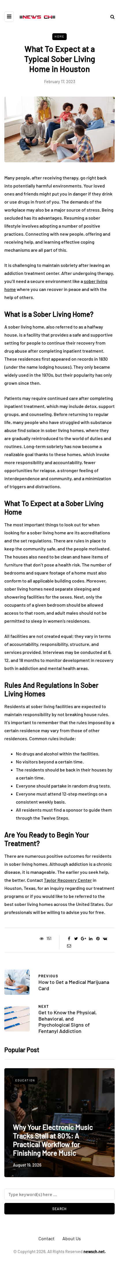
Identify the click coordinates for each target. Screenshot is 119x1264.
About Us (71, 1238)
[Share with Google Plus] (83, 938)
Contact (46, 1238)
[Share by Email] (68, 946)
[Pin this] (97, 938)
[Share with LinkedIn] (90, 938)
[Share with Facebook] (68, 938)
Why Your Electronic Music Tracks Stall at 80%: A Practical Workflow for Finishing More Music (53, 1140)
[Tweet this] (76, 938)
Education (25, 1080)
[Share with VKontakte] (105, 938)
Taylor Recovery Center (68, 880)
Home (59, 36)
